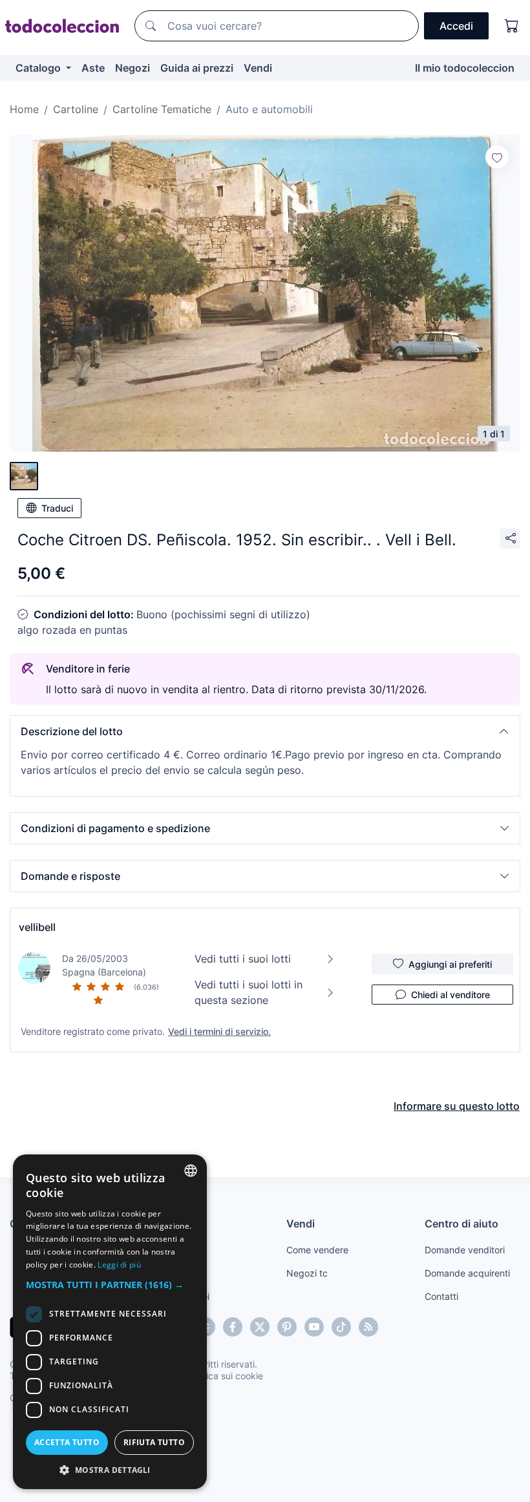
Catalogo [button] (39, 67)
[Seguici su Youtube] (314, 1327)
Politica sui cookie (225, 1375)
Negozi (132, 67)
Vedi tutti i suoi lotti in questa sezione (248, 992)
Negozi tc (307, 1272)
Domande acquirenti (467, 1272)
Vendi (258, 67)
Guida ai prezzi (196, 67)
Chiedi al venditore (450, 994)
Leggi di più (119, 1264)
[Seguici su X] (260, 1327)
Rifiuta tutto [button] (154, 1442)
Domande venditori (465, 1249)
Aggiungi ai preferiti (450, 964)
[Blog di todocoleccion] (368, 1327)
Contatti (441, 1296)
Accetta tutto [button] (67, 1442)
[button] (265, 731)
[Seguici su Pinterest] (287, 1327)
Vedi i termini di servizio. (219, 1031)
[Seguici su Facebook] (232, 1327)
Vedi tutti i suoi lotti (243, 958)
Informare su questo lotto (457, 1106)
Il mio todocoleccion (464, 67)
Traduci (57, 508)
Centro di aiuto (461, 1223)
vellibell (37, 927)
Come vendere (317, 1249)
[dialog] (110, 1321)
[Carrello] (512, 25)
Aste (93, 67)
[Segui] (497, 157)
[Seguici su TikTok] (341, 1327)
